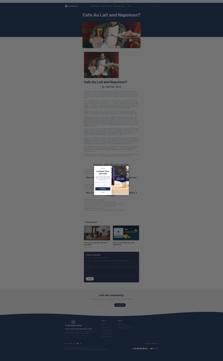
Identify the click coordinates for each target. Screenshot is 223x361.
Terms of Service (107, 182)
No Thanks (103, 192)
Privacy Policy (100, 182)
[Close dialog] (127, 167)
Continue (102, 189)
